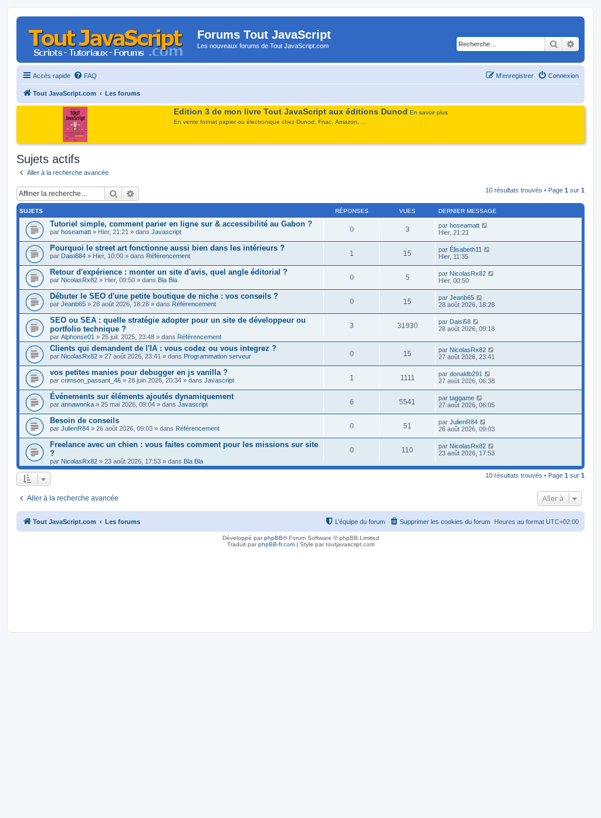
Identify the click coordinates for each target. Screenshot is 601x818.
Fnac (325, 122)
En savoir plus (429, 112)
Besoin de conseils (84, 420)
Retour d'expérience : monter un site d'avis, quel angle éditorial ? (169, 272)
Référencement (168, 255)
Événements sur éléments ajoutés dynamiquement (142, 396)
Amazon (346, 122)
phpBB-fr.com (276, 544)
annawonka (77, 404)
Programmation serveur (217, 356)
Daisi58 (460, 321)
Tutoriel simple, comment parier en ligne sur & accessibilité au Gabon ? (181, 223)
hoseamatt (76, 231)
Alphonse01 (77, 336)
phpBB (273, 538)
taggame (462, 397)
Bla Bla (167, 279)
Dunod (305, 122)
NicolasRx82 (79, 279)
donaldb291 (466, 373)
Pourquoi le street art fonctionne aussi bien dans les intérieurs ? (167, 248)
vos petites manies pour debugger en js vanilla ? (139, 372)
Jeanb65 (73, 303)
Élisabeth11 (466, 249)
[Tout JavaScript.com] (108, 38)
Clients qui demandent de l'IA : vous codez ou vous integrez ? (163, 348)
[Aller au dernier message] (485, 225)
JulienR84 (75, 428)
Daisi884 (73, 255)
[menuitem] (85, 76)
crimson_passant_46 (91, 380)
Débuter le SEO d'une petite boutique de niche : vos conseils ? (164, 296)
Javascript (166, 231)
